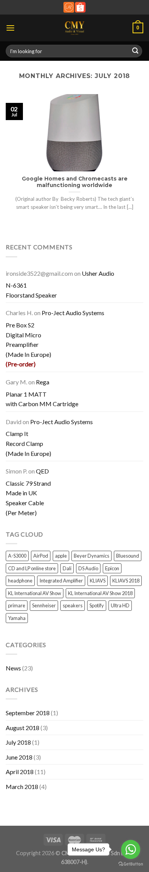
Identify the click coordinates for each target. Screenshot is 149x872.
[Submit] (135, 51)
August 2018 (22, 727)
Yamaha (17, 618)
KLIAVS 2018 (125, 581)
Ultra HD (120, 605)
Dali (67, 568)
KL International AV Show (34, 593)
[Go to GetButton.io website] (130, 864)
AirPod (40, 556)
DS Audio (88, 568)
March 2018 (22, 786)
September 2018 (28, 712)
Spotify (96, 605)
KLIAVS (97, 581)
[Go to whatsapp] (130, 849)
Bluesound (127, 556)
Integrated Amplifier (61, 581)
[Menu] (10, 27)
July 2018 (18, 742)
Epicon (112, 568)
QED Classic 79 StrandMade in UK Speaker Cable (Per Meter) (28, 491)
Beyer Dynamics (91, 556)
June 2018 (19, 757)
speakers (73, 605)
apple (61, 556)
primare (16, 605)
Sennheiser (44, 605)
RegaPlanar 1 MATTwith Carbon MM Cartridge (42, 392)
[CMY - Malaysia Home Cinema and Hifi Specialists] (74, 28)
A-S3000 (17, 556)
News (13, 668)
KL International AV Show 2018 (100, 593)
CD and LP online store (32, 568)
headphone (20, 581)
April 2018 (20, 771)
